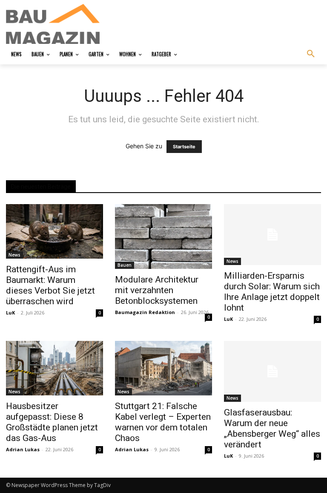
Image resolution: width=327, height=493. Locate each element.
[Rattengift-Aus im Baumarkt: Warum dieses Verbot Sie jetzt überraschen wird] (54, 231)
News (14, 255)
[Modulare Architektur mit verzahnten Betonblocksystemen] (163, 236)
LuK (10, 312)
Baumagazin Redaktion (145, 312)
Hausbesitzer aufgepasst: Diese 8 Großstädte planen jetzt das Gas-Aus (52, 422)
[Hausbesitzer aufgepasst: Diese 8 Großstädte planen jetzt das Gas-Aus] (54, 368)
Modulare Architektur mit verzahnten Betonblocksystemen (156, 290)
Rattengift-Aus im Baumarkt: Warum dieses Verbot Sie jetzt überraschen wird (50, 285)
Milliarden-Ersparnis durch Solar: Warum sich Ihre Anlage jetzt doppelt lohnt (272, 292)
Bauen (125, 265)
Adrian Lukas (23, 449)
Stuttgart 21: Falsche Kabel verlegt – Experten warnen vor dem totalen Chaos (163, 422)
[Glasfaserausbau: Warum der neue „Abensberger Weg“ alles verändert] (272, 371)
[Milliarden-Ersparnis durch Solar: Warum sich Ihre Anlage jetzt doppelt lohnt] (272, 234)
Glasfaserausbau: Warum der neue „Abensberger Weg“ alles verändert (272, 428)
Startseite (184, 147)
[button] (311, 54)
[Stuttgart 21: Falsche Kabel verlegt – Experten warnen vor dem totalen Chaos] (163, 368)
